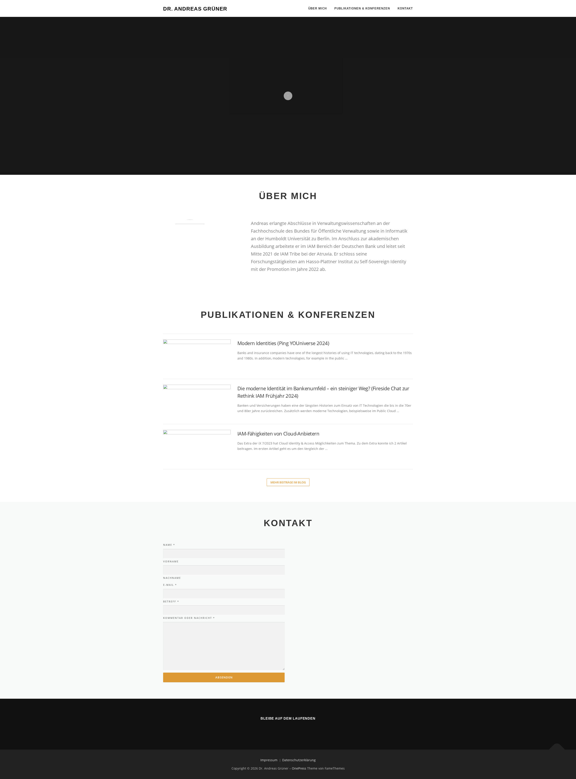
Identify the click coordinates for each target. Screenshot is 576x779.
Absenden (224, 677)
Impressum (268, 760)
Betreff (171, 601)
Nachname (172, 577)
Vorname (171, 561)
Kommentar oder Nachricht (189, 618)
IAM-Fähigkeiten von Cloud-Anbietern (278, 433)
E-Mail (170, 584)
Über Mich (317, 8)
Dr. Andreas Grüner (195, 9)
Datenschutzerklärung (299, 760)
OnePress (299, 768)
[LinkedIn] (281, 728)
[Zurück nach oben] (557, 750)
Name (169, 544)
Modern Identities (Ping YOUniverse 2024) (283, 343)
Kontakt (405, 8)
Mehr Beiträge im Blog (288, 482)
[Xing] (294, 728)
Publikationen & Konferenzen (362, 8)
